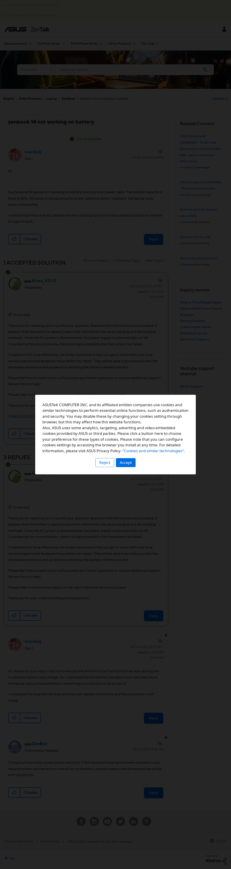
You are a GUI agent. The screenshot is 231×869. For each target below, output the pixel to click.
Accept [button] (126, 462)
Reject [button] (104, 462)
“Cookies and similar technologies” (153, 450)
